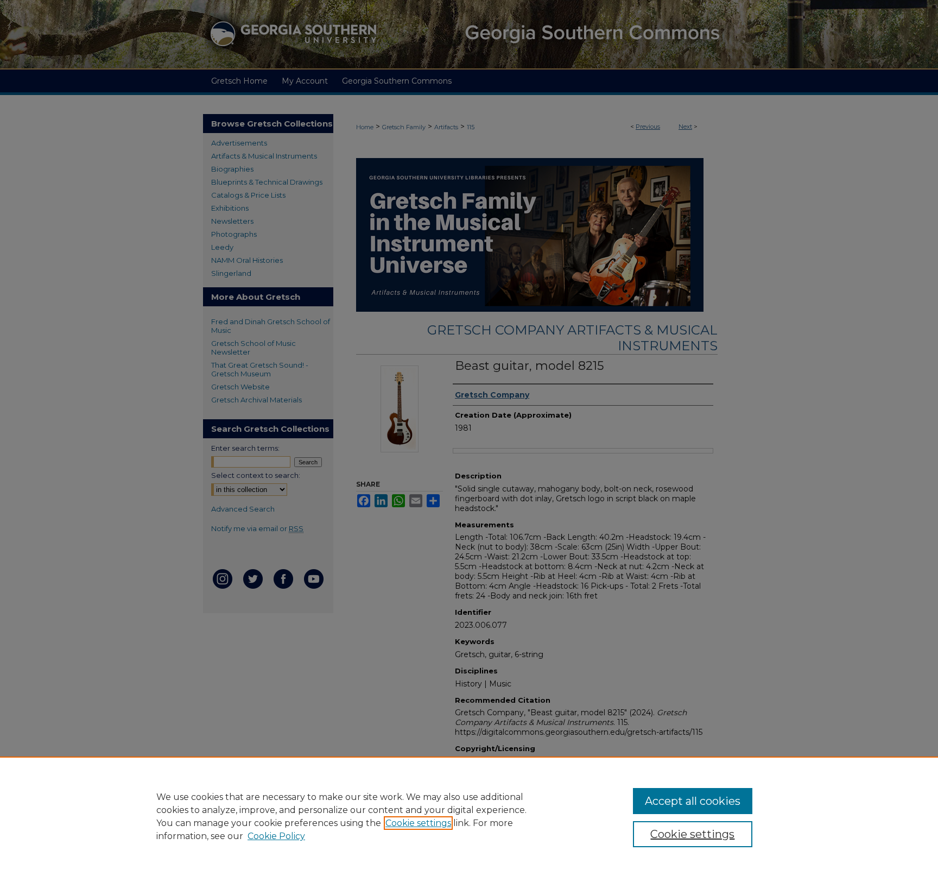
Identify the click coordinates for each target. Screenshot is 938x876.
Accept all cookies (692, 801)
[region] (469, 816)
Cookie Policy (276, 836)
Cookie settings (418, 823)
